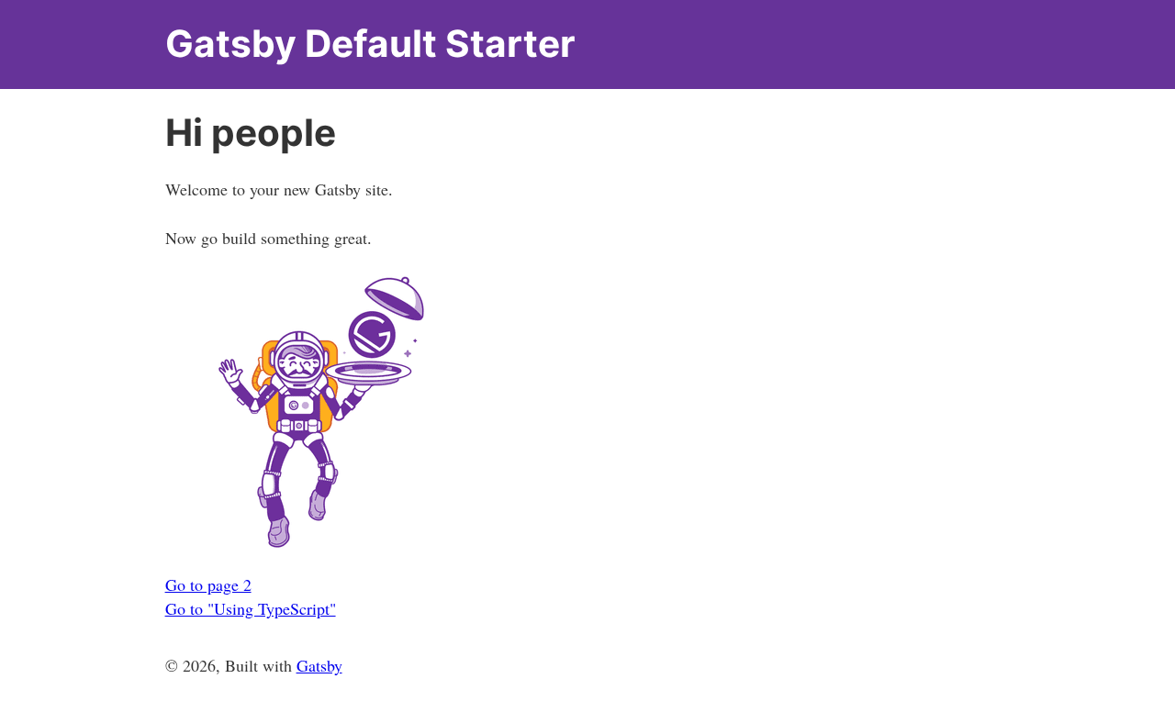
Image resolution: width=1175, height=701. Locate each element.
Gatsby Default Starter (370, 43)
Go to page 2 (208, 584)
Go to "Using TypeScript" (250, 608)
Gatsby (319, 665)
